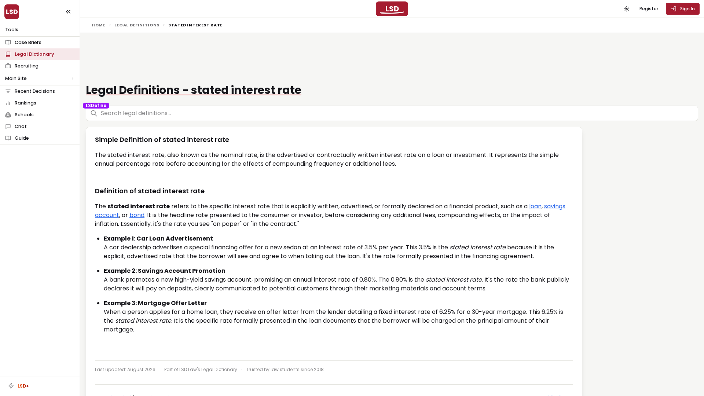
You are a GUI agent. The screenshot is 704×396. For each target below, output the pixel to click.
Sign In (687, 9)
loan (535, 206)
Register (648, 9)
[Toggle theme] (626, 9)
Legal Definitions (137, 25)
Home (99, 25)
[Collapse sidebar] (68, 12)
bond (136, 215)
